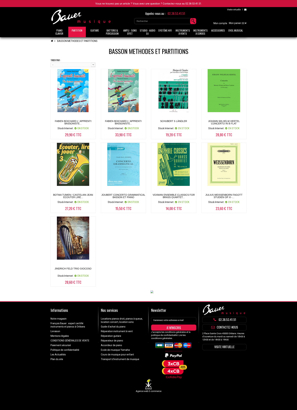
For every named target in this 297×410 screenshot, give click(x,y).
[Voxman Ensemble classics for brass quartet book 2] (173, 164)
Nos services (109, 310)
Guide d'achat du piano (113, 326)
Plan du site (57, 359)
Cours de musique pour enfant (117, 354)
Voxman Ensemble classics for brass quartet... (174, 196)
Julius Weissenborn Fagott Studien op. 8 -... (224, 196)
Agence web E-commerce (148, 391)
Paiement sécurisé (61, 345)
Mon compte (220, 23)
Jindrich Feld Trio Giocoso (73, 268)
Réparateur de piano (112, 340)
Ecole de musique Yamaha (115, 349)
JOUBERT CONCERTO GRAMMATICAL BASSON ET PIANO (123, 196)
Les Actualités (58, 354)
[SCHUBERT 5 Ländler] (173, 90)
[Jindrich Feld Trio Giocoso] (73, 238)
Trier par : (56, 60)
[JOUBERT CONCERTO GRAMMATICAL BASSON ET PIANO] (123, 164)
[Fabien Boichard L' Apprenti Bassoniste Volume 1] (73, 90)
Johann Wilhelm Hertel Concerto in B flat (224, 122)
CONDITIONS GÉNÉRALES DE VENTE (70, 340)
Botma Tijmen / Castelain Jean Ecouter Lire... (73, 196)
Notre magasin (59, 318)
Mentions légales (60, 336)
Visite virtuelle (234, 9)
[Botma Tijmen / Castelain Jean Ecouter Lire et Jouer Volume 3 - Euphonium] (73, 164)
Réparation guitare (111, 336)
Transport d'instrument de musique (120, 359)
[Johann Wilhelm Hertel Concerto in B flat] (224, 90)
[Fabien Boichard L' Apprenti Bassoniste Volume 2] (123, 90)
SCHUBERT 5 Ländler (173, 121)
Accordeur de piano (111, 345)
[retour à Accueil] (52, 41)
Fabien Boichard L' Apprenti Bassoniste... (73, 122)
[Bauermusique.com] (81, 17)
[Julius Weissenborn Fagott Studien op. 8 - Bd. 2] (224, 164)
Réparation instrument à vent (117, 331)
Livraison (55, 331)
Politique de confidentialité (65, 349)
